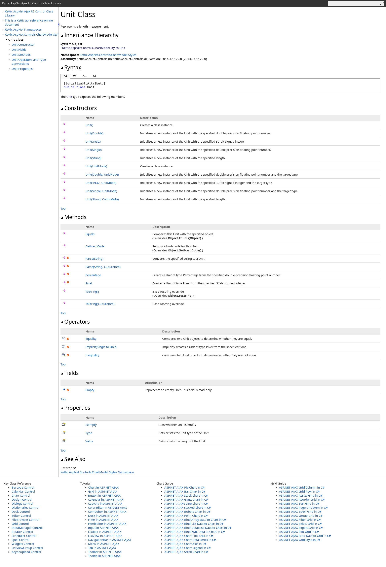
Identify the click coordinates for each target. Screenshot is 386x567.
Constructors (80, 108)
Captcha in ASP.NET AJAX (105, 503)
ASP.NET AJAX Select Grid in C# (300, 524)
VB (74, 76)
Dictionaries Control (25, 507)
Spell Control (20, 540)
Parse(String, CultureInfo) (103, 267)
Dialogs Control (22, 503)
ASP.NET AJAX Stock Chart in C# (186, 495)
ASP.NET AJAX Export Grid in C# (301, 528)
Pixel (88, 283)
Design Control (22, 499)
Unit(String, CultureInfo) (102, 199)
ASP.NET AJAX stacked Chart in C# (187, 507)
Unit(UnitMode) (96, 166)
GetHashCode (94, 246)
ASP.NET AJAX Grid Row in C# (299, 491)
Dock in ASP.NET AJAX (103, 515)
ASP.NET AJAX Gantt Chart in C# (186, 499)
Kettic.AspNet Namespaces (23, 29)
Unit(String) (93, 158)
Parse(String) (94, 258)
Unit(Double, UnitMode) (102, 174)
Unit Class (15, 39)
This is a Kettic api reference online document (29, 22)
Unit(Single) (93, 150)
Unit (89, 125)
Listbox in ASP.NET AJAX (104, 532)
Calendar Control (23, 491)
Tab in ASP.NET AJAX (102, 548)
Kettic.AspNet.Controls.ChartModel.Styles (31, 34)
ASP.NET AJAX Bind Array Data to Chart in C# (195, 520)
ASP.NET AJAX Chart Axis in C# (185, 544)
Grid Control (20, 524)
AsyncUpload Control (26, 552)
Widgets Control (23, 544)
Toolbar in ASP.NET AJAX (105, 552)
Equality (90, 338)
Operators (77, 321)
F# (94, 76)
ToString (92, 291)
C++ (84, 76)
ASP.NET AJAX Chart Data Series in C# (190, 540)
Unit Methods (21, 54)
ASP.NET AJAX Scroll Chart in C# (186, 552)
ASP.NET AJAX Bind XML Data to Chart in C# (194, 532)
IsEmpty (91, 425)
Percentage (93, 275)
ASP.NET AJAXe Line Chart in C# (186, 503)
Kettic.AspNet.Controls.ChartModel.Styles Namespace (97, 472)
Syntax (72, 67)
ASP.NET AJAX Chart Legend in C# (187, 548)
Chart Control (21, 495)
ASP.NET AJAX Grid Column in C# (301, 487)
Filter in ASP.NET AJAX (103, 520)
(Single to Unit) (101, 347)
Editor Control (21, 515)
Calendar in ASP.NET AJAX (105, 499)
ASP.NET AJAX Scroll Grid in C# (300, 511)
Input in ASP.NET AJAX (103, 528)
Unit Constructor (23, 44)
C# (65, 76)
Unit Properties (22, 69)
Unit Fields (19, 49)
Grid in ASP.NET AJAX (102, 491)
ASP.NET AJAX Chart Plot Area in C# (188, 536)
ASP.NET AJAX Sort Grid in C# (299, 503)
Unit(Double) (94, 133)
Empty (89, 390)
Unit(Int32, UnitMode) (100, 183)
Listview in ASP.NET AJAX (105, 536)
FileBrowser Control (25, 520)
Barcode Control (23, 487)
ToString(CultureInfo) (100, 304)
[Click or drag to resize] (59, 24)
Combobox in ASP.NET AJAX (107, 511)
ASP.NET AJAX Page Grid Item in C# (303, 507)
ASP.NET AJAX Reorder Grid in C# (302, 499)
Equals (89, 234)
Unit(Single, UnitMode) (101, 191)
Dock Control (21, 511)
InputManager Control (27, 528)
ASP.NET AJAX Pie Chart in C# (184, 487)
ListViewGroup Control (27, 548)
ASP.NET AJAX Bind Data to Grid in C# (305, 536)
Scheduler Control (24, 536)
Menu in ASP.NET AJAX (103, 544)
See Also (74, 459)
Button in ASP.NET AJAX (104, 495)
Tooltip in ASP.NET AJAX (104, 556)
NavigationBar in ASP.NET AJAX (109, 540)
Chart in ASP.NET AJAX (103, 487)
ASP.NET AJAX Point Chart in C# (186, 515)
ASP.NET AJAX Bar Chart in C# (184, 491)
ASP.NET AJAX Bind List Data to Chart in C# (193, 524)
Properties (77, 407)
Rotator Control (22, 532)
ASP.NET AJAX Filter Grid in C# (300, 520)
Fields (71, 373)
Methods (75, 217)
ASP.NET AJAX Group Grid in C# (300, 515)
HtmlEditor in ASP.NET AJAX (107, 524)
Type (88, 433)
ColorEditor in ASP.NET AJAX (107, 507)
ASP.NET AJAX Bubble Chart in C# (187, 511)
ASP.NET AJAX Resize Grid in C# (300, 495)
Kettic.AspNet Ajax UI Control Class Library (29, 13)
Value (89, 441)
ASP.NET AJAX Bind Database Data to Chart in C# (197, 528)
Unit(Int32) (93, 141)
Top (63, 208)
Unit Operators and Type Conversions (29, 62)
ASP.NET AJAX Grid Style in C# (299, 540)
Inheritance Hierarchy (91, 35)
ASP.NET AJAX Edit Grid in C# (299, 532)
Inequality (92, 355)
